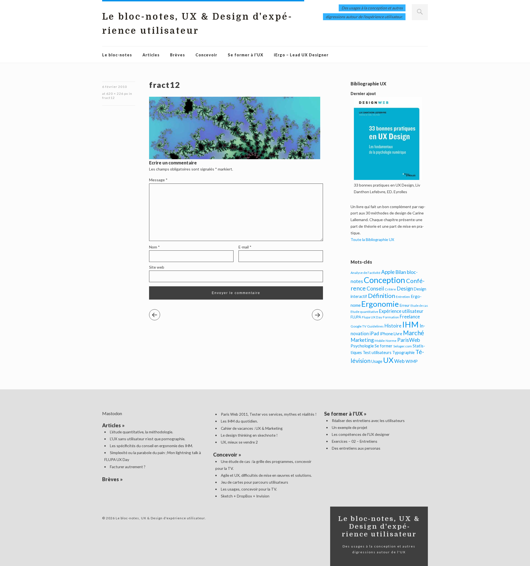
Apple (387, 272)
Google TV (358, 326)
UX (388, 360)
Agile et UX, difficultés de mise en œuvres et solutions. (266, 475)
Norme (391, 341)
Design (405, 288)
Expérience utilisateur (401, 311)
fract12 (108, 98)
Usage (376, 361)
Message (158, 179)
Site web (156, 267)
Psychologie (362, 345)
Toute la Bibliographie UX (372, 239)
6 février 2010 (114, 87)
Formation (391, 317)
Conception (384, 280)
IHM (410, 324)
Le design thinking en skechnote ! (249, 435)
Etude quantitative (364, 312)
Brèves (177, 55)
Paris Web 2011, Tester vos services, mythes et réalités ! (269, 414)
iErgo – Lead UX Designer (301, 55)
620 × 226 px (117, 93)
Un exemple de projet (349, 427)
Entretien (403, 297)
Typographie (403, 352)
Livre (398, 333)
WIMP (412, 361)
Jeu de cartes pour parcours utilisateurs (254, 482)
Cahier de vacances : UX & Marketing (252, 428)
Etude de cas (419, 305)
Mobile (380, 341)
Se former (384, 346)
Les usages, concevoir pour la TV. (249, 489)
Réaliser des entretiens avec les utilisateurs (368, 420)
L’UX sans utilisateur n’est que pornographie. (147, 438)
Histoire (393, 326)
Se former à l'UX (343, 414)
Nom (154, 247)
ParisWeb (408, 340)
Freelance (410, 316)
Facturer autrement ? (127, 466)
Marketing (362, 340)
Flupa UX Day (372, 317)
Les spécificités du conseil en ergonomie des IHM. (151, 445)
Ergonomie (380, 303)
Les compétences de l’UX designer (360, 434)
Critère (390, 289)
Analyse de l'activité (365, 273)
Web (399, 361)
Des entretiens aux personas (356, 448)
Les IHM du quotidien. (239, 421)
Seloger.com (402, 346)
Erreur (405, 305)
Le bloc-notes (117, 55)
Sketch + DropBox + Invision (245, 496)
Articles (151, 55)
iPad (374, 333)
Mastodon (112, 413)
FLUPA (356, 317)
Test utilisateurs (377, 352)
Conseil (375, 288)
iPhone (386, 333)
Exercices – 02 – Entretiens (354, 441)
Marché (413, 333)
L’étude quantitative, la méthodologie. (141, 431)
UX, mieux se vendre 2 (239, 442)
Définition (381, 295)
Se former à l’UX (245, 55)
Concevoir (206, 55)
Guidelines (375, 326)
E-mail (245, 247)
